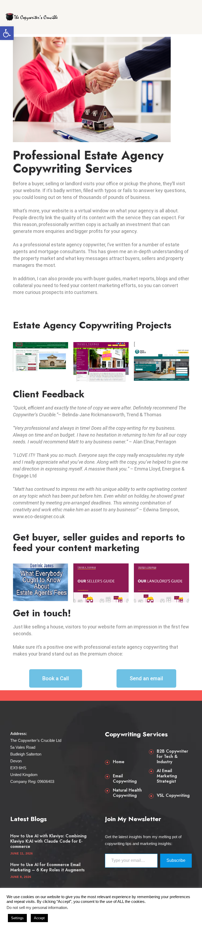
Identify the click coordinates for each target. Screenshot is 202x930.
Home (118, 761)
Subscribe (175, 860)
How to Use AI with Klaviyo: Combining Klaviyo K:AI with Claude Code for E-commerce (48, 841)
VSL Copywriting (173, 795)
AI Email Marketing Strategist (167, 776)
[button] (7, 33)
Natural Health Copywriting (127, 793)
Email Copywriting (125, 778)
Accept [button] (39, 918)
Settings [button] (17, 918)
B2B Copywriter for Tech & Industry (172, 756)
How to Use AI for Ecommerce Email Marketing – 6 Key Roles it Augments (47, 867)
